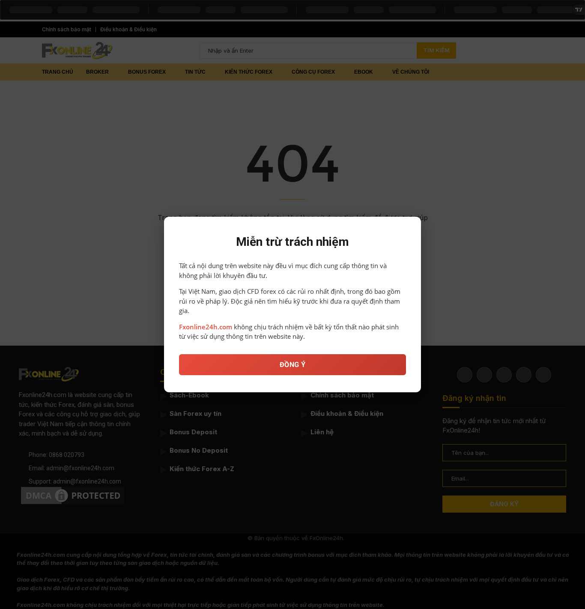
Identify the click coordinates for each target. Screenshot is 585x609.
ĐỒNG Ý (293, 365)
